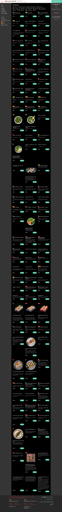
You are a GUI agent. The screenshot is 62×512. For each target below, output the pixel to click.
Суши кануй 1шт (41, 21)
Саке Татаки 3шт (28, 266)
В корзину (22, 16)
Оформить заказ (56, 19)
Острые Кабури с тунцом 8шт (31, 207)
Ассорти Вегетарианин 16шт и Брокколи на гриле (31, 384)
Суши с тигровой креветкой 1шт (30, 22)
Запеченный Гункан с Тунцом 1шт (18, 80)
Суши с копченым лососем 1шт (43, 41)
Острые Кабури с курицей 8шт (43, 187)
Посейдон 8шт (40, 277)
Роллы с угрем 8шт (29, 135)
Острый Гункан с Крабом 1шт (30, 59)
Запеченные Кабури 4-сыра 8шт (18, 278)
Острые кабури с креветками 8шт (18, 197)
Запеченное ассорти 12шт (17, 383)
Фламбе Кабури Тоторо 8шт (43, 287)
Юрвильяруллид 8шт (16, 249)
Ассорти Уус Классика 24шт (18, 415)
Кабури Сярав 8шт (16, 207)
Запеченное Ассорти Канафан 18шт (43, 384)
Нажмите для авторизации (56, 13)
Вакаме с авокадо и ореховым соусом (16, 156)
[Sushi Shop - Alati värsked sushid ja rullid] (10, 1)
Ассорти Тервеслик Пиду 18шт (17, 406)
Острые (4, 23)
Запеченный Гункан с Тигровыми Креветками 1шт (30, 70)
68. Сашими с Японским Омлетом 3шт (29, 89)
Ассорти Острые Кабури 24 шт (43, 406)
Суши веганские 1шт (16, 12)
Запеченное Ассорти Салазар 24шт (18, 441)
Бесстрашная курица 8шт (30, 106)
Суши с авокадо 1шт (16, 21)
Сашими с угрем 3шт (17, 287)
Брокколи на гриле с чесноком (16, 127)
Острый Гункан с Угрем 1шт (43, 79)
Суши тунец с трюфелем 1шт (43, 69)
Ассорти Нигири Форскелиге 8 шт (18, 338)
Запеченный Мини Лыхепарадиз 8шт (41, 238)
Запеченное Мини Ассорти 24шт (30, 416)
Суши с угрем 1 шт (28, 79)
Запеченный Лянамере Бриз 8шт (30, 327)
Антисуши (2, 17)
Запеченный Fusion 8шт (17, 315)
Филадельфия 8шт (41, 257)
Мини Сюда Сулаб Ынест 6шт (30, 176)
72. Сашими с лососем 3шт (18, 165)
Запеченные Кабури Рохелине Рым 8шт (31, 278)
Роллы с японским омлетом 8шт (18, 98)
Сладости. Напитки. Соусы (5, 20)
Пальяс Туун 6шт (28, 257)
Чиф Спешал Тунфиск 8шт (43, 249)
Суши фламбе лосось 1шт (30, 50)
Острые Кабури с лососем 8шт (43, 208)
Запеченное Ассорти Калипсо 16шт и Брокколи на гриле (31, 406)
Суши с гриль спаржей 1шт (43, 12)
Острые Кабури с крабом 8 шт (18, 187)
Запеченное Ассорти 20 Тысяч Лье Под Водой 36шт (30, 465)
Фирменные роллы (21, 10)
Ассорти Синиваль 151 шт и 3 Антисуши (43, 477)
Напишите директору (49, 499)
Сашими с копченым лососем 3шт (31, 145)
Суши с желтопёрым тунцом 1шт (18, 51)
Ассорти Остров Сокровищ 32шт (43, 361)
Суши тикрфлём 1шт (16, 30)
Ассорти (3, 8)
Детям (35, 10)
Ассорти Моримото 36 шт (17, 453)
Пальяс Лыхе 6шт (16, 266)
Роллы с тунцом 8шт (42, 115)
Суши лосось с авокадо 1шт (18, 40)
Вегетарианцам (29, 10)
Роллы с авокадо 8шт (42, 106)
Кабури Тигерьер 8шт (29, 186)
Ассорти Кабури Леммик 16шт (31, 371)
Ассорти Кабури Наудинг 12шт (18, 371)
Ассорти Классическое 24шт (43, 415)
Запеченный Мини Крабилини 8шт (43, 217)
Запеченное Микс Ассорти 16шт (43, 394)
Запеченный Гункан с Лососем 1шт (42, 60)
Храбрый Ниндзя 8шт (42, 97)
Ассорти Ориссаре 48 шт (43, 453)
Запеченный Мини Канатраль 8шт (18, 238)
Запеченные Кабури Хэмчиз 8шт (43, 267)
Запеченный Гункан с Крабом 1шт (18, 60)
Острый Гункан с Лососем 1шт (18, 70)
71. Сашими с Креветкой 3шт (43, 88)
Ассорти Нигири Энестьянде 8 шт (30, 349)
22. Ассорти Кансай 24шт (17, 393)
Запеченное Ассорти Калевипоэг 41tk (42, 430)
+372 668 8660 (26, 504)
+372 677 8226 (11, 504)
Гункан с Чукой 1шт (28, 40)
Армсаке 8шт (15, 295)
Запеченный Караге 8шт (29, 315)
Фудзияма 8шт (40, 295)
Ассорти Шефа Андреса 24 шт (30, 430)
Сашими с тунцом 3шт (42, 144)
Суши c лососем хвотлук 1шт (43, 30)
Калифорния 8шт (16, 257)
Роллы (2, 6)
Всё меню (2, 16)
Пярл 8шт (27, 295)
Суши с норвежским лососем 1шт (30, 31)
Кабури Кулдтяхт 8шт (17, 216)
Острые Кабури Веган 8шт (43, 165)
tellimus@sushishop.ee (17, 504)
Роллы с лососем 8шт (17, 135)
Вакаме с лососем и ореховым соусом (29, 228)
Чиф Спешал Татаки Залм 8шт (31, 249)
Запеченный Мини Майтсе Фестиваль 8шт (30, 238)
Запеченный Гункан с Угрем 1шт (18, 89)
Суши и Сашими (4, 13)
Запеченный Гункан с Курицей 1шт (43, 51)
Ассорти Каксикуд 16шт (29, 393)
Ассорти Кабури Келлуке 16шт (42, 338)
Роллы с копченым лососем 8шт (43, 136)
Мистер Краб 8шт (16, 106)
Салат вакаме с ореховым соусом (30, 127)
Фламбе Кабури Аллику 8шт (30, 287)
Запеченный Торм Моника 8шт (43, 316)
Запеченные (3, 11)
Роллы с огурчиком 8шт (29, 97)
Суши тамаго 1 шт (28, 12)
